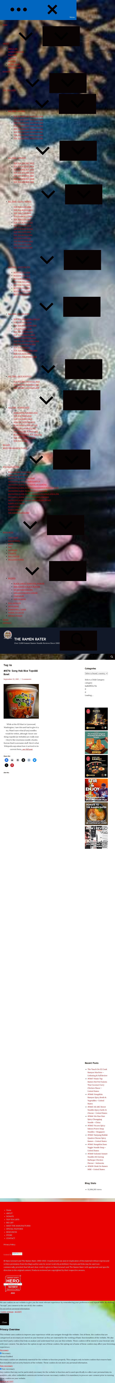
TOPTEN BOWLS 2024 (22, 216)
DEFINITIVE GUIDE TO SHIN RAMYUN (24, 481)
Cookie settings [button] (7, 1312)
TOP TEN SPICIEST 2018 (23, 182)
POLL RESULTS (14, 603)
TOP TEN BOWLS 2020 (23, 241)
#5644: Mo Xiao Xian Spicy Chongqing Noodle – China (96, 1119)
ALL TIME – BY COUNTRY (19, 314)
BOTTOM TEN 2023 (21, 282)
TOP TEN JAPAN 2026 (22, 322)
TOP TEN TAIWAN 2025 (23, 332)
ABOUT (6, 43)
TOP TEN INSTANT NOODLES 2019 (28, 138)
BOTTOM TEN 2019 (21, 294)
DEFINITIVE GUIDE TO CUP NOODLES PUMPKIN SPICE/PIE (33, 494)
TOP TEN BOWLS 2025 (23, 210)
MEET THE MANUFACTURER (15, 448)
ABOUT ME (13, 49)
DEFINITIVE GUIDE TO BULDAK (21, 478)
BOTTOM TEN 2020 (21, 291)
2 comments (26, 679)
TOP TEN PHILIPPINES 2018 (25, 357)
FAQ (10, 547)
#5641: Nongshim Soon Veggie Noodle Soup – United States (97, 1147)
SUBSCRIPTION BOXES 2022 (25, 413)
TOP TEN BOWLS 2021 (22, 235)
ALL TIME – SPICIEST (17, 158)
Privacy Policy (9, 1244)
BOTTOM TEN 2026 (21, 272)
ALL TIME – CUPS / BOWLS (19, 201)
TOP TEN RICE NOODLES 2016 (26, 388)
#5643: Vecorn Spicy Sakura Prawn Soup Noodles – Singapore (96, 1128)
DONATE (6, 71)
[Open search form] (78, 641)
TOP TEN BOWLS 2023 (23, 222)
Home (5, 25)
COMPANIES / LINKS (17, 609)
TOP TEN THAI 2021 (21, 347)
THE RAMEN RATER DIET (18, 513)
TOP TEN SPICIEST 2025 (23, 163)
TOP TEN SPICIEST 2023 (23, 169)
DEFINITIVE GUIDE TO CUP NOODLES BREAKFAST (29, 500)
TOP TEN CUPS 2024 (22, 219)
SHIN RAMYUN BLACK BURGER (26, 587)
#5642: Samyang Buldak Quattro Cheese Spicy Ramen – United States (98, 1138)
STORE (6, 620)
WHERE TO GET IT (16, 612)
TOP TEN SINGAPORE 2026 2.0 (26, 319)
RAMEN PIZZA (14, 506)
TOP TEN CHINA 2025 (22, 328)
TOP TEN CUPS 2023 (22, 226)
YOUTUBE (12, 55)
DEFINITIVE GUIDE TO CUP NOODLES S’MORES (28, 497)
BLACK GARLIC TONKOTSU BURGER (28, 583)
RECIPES (11, 578)
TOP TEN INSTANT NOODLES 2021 (28, 132)
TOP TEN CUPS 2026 (22, 207)
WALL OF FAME (14, 67)
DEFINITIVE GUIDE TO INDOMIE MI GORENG (27, 484)
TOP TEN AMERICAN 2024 (24, 344)
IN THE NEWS (14, 64)
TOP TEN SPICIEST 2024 (23, 166)
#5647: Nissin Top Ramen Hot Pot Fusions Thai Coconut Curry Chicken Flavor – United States (97, 1085)
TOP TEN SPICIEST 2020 (23, 179)
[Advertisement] (96, 883)
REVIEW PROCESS (15, 52)
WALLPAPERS (13, 556)
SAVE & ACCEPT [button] (6, 1381)
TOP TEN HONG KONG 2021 (25, 350)
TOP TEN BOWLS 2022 (23, 229)
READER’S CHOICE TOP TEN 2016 (27, 434)
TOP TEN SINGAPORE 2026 (24, 325)
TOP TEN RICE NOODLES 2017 (26, 385)
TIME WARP (13, 537)
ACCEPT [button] (18, 1312)
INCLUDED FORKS (16, 559)
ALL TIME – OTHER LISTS (18, 407)
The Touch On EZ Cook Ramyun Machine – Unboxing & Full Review (97, 1072)
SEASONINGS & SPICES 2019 (25, 425)
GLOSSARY (12, 550)
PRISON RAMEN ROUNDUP (19, 472)
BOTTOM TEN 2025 (21, 275)
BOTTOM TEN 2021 (21, 288)
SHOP (10, 544)
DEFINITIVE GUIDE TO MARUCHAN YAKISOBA (27, 491)
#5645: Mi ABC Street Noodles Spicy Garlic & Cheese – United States (97, 1110)
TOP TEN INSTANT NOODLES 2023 (28, 126)
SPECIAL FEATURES (11, 467)
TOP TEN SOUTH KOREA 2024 (26, 341)
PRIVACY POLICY (15, 616)
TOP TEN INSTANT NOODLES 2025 (28, 119)
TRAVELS (12, 58)
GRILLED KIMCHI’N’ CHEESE (25, 593)
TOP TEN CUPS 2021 (22, 238)
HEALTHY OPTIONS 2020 (24, 422)
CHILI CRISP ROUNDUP (18, 475)
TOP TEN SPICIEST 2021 (23, 176)
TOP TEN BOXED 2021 (22, 419)
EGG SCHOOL (14, 541)
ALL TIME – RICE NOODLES (19, 376)
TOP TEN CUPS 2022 (22, 232)
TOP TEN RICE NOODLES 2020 (26, 381)
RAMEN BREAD (14, 509)
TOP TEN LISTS (9, 90)
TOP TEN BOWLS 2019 (22, 247)
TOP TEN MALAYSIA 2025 (24, 335)
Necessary (6, 1353)
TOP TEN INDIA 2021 (22, 354)
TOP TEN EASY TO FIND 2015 (25, 431)
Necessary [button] (4, 1350)
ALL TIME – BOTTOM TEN (19, 267)
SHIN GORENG (19, 599)
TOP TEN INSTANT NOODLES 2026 (28, 116)
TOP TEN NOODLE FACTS (24, 438)
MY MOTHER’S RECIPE (23, 590)
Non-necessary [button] (6, 1366)
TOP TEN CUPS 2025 (22, 213)
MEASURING (13, 606)
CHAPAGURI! (18, 596)
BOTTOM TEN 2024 (21, 279)
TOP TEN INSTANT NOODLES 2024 (28, 123)
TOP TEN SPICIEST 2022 (23, 172)
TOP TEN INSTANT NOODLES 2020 (28, 135)
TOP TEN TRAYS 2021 (22, 416)
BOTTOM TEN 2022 (21, 285)
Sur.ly (17, 1289)
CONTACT (7, 623)
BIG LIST (6, 445)
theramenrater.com (13, 1284)
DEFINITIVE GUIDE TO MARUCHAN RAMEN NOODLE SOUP (33, 488)
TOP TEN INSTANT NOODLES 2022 (28, 129)
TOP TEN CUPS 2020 (22, 244)
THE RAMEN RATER (30, 639)
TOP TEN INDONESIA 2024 (24, 338)
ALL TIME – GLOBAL (16, 111)
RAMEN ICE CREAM (16, 503)
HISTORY (12, 61)
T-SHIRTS (12, 553)
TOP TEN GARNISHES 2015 (24, 428)
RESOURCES (8, 532)
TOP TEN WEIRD (20, 441)
